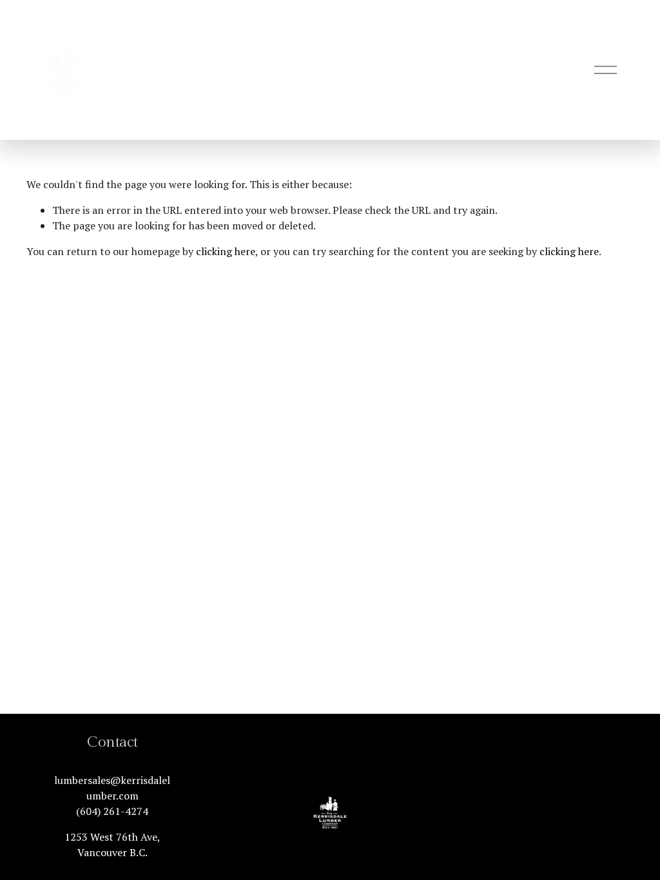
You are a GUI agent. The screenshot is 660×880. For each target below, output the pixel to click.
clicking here (225, 251)
